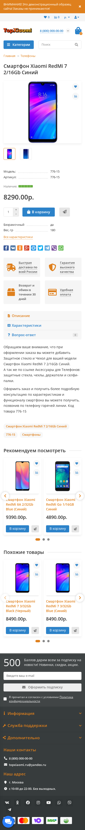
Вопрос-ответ (44, 334)
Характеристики (26, 325)
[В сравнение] (75, 96)
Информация (21, 713)
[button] (37, 539)
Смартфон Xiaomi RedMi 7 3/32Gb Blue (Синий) (60, 606)
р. (65, 17)
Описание (21, 315)
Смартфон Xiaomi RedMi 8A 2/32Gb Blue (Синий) (20, 504)
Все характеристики (18, 237)
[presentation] (5, 496)
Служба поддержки (27, 725)
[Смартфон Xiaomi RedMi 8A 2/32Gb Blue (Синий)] (22, 476)
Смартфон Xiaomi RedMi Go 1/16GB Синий (60, 504)
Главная (9, 56)
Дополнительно (24, 738)
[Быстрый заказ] (64, 212)
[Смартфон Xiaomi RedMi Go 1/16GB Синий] (62, 476)
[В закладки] (75, 86)
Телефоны (28, 56)
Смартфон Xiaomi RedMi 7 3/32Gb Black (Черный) (20, 606)
